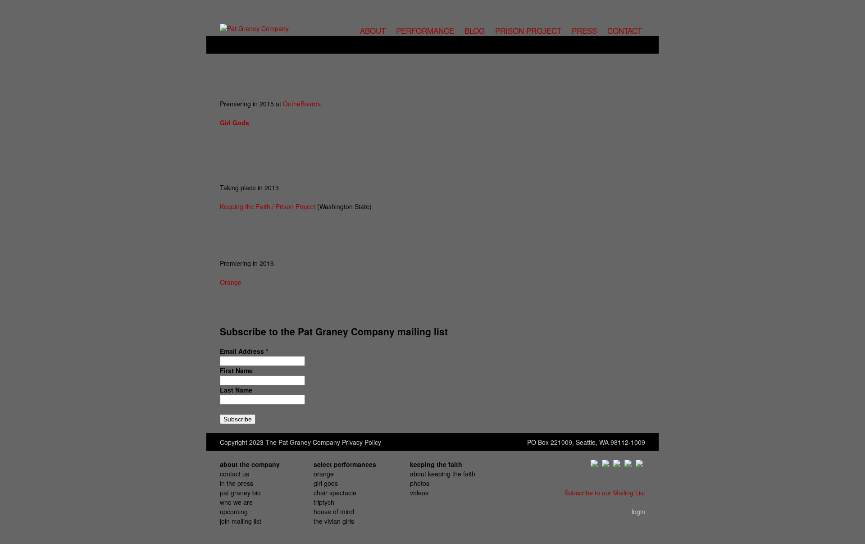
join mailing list (240, 521)
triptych (324, 502)
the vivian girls (334, 521)
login (638, 511)
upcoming (234, 511)
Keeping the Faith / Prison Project (267, 206)
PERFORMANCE (425, 30)
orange (324, 473)
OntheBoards (302, 103)
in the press (236, 483)
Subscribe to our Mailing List (605, 492)
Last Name (236, 389)
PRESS (584, 30)
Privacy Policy (361, 442)
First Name (236, 370)
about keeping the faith (442, 473)
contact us (234, 473)
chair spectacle (335, 492)
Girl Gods (234, 122)
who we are (236, 502)
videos (419, 492)
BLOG (474, 30)
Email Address (244, 351)
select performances (345, 464)
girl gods (326, 483)
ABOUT (373, 30)
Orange (230, 282)
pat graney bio (240, 492)
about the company (250, 464)
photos (419, 483)
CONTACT (624, 30)
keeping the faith (436, 464)
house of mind (334, 511)
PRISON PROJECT (528, 30)
